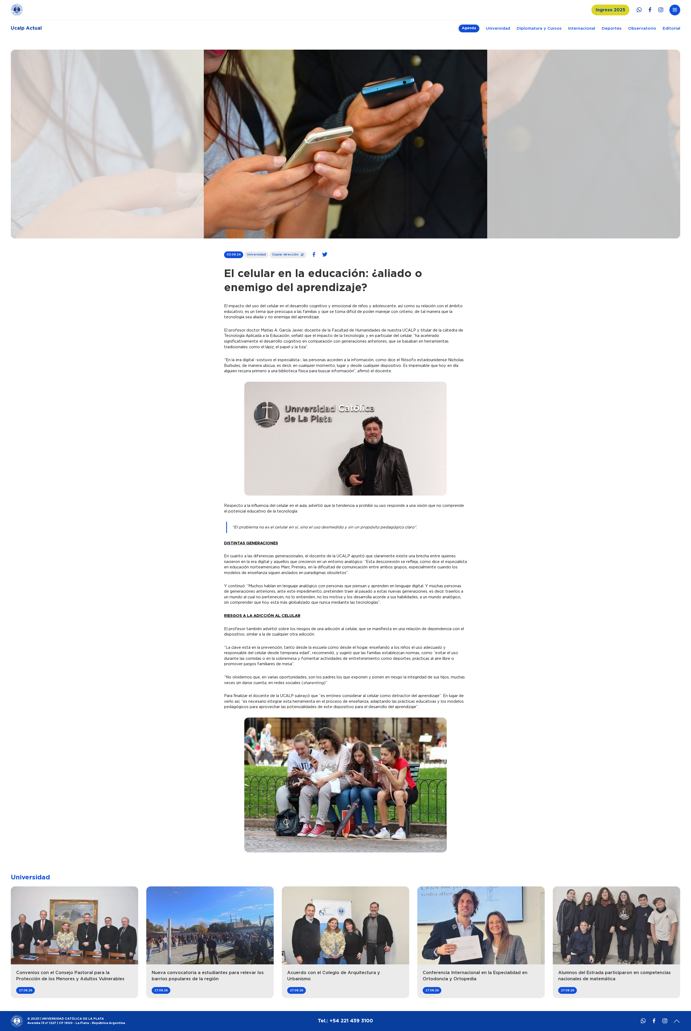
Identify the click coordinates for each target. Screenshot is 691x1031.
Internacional (581, 28)
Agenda (469, 28)
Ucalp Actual (26, 28)
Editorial (671, 28)
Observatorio (642, 28)
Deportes (612, 28)
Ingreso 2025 (610, 10)
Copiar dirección (288, 253)
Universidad (498, 28)
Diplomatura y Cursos (539, 28)
